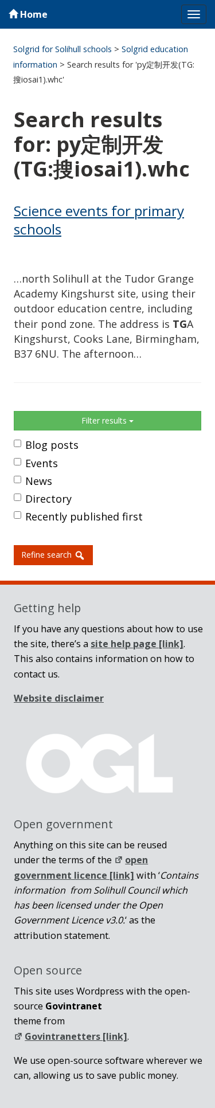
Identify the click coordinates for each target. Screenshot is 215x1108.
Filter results (105, 420)
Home (33, 14)
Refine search (47, 554)
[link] (137, 643)
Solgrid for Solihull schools (62, 49)
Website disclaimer (59, 698)
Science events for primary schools (99, 219)
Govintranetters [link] (76, 1036)
